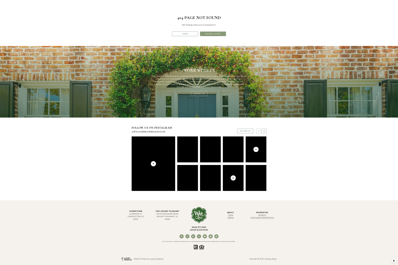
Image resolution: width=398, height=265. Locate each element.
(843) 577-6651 (199, 227)
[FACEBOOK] (182, 236)
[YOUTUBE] (205, 236)
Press (231, 218)
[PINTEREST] (211, 236)
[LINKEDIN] (193, 236)
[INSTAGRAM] (187, 236)
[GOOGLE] (216, 236)
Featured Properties (262, 218)
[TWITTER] (199, 236)
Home (185, 34)
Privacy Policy (271, 259)
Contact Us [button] (199, 94)
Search (262, 215)
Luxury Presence (157, 259)
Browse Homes (213, 34)
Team (230, 215)
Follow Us (245, 131)
